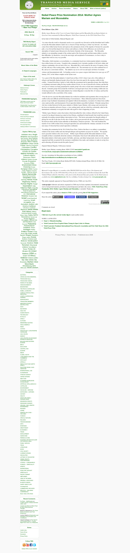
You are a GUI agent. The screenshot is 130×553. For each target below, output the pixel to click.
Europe (33, 167)
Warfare (30, 262)
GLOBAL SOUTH (24, 354)
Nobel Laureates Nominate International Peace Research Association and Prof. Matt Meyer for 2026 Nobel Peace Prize (76, 227)
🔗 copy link (92, 197)
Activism (24, 135)
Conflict (33, 147)
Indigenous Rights (26, 188)
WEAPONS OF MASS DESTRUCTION (25, 304)
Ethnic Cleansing (30, 166)
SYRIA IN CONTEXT (25, 374)
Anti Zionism (24, 138)
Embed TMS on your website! (29, 548)
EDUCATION (23, 346)
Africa (30, 134)
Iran (36, 196)
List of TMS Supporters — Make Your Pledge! (29, 26)
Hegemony (26, 182)
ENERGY (22, 336)
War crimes (29, 260)
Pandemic (26, 227)
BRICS (30, 141)
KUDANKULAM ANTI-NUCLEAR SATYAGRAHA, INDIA (28, 440)
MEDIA (22, 352)
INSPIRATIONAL (24, 468)
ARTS (21, 424)
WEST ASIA (23, 378)
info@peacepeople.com (53, 163)
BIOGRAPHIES (24, 287)
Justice (31, 204)
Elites (32, 163)
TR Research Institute (25, 122)
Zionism (35, 268)
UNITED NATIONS (25, 376)
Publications (23, 92)
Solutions (30, 243)
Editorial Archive (24, 88)
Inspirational (25, 189)
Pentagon (27, 229)
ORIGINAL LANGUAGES (26, 480)
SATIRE (22, 410)
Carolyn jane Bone (25, 506)
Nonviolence (25, 217)
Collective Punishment (32, 145)
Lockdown (32, 208)
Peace (33, 227)
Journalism (24, 204)
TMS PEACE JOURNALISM (27, 289)
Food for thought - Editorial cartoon (29, 171)
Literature (26, 208)
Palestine (32, 224)
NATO (35, 215)
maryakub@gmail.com (82, 149)
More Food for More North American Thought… (28, 507)
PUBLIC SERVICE (25, 443)
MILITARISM (23, 309)
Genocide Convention (29, 176)
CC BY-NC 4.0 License (104, 204)
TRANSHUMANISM (25, 422)
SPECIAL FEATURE (25, 418)
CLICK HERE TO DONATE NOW (29, 16)
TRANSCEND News (25, 279)
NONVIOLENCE (24, 299)
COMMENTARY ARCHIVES (27, 488)
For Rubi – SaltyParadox (26, 501)
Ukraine (25, 251)
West (36, 262)
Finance (28, 170)
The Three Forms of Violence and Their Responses (29, 512)
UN (29, 251)
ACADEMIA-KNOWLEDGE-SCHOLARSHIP (27, 381)
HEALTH (22, 396)
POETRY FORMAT (25, 474)
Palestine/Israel (29, 226)
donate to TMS (66, 192)
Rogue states (26, 237)
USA (31, 253)
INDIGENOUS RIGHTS (26, 401)
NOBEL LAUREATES (25, 291)
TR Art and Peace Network (27, 116)
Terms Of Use (23, 532)
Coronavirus (25, 149)
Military (29, 211)
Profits (35, 231)
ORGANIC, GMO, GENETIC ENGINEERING (27, 406)
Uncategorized (24, 486)
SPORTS (22, 466)
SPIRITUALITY (24, 472)
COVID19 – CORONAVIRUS (27, 462)
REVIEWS (23, 408)
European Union (26, 169)
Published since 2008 (85, 235)
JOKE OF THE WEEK (25, 478)
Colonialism (26, 147)
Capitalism (24, 143)
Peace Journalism (65, 8)
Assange (23, 140)
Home (47, 8)
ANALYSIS (23, 311)
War (23, 260)
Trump (30, 249)
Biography (24, 141)
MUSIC (22, 449)
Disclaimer (23, 534)
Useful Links (23, 530)
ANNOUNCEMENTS (25, 285)
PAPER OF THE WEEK (26, 283)
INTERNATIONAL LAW (26, 370)
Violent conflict (33, 258)
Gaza (24, 174)
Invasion (31, 196)
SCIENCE (22, 416)
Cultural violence (29, 155)
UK (34, 249)
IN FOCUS (23, 317)
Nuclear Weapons (29, 218)
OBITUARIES (23, 476)
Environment (27, 165)
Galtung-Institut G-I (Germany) (28, 126)
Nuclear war (34, 217)
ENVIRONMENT (24, 388)
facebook (82, 197)
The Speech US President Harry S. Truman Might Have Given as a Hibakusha (29, 521)
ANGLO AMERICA (25, 324)
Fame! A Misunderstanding (52, 221)
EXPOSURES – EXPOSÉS (27, 392)
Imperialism (27, 186)
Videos (75, 8)
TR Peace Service (25, 120)
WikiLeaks (23, 267)
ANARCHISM (23, 436)
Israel (24, 198)
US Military (32, 256)
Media (30, 209)
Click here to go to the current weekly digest (56, 215)
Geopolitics (27, 178)
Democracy (27, 157)
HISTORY (22, 394)
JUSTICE (22, 328)
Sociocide (23, 243)
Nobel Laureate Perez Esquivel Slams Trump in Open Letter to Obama (66, 223)
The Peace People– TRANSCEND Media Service (55, 26)
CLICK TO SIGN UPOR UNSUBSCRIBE (29, 45)
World (29, 268)
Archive (54, 8)
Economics (32, 161)
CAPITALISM (23, 386)
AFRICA (22, 319)
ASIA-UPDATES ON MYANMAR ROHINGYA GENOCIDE (28, 338)
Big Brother (34, 140)
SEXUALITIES (24, 455)
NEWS (22, 326)
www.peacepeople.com (99, 177)
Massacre (24, 209)
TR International (24, 114)
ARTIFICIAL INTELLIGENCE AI (28, 384)
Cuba (36, 153)
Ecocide (25, 161)
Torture (25, 249)
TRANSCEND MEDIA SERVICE (65, 2)
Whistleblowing (27, 266)
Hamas (29, 180)
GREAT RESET (24, 428)
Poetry (33, 229)
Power (30, 232)
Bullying (35, 141)
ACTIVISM (23, 320)
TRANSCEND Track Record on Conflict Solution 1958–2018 (28, 106)
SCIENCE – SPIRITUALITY (27, 464)
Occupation (25, 220)
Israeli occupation (29, 201)
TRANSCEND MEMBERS (27, 301)
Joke (33, 202)
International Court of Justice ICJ (30, 190)
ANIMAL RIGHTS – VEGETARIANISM (25, 460)
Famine (35, 169)
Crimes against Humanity (28, 152)
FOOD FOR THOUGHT (26, 470)
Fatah (24, 170)
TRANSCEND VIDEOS (26, 281)
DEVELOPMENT (24, 434)
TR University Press (25, 124)
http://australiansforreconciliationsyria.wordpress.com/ (59, 157)
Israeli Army (27, 200)
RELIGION (23, 420)
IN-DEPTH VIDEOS (25, 482)
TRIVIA (22, 445)
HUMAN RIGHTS (24, 313)
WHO (34, 266)
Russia (33, 237)
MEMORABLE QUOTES (26, 322)
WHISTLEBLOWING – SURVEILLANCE (26, 398)
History (33, 182)
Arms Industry (33, 138)
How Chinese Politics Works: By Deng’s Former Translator (28, 79)
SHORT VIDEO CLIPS (26, 484)
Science (25, 239)
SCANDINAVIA (24, 372)
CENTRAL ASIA (24, 348)
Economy (27, 163)
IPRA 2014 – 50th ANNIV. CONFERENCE (26, 491)
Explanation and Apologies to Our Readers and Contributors (29, 517)
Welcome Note (24, 94)
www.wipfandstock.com (58, 177)
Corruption (34, 149)
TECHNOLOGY (24, 315)
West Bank (29, 264)
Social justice (33, 241)
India (34, 186)
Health (35, 179)
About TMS (83, 8)
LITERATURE (23, 447)
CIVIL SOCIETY (24, 451)
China (31, 143)
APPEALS (23, 362)
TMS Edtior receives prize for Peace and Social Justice (27, 102)
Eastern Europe (32, 159)
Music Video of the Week (26, 493)
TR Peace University (25, 118)
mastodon (70, 197)
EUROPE (22, 350)
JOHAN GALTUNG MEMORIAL (28, 277)
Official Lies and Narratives (30, 221)
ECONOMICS (23, 430)
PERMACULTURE (25, 438)
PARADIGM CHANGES (26, 403)
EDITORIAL (23, 275)
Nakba (30, 215)
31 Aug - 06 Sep (29, 35)
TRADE (22, 432)
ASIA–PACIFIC (24, 334)
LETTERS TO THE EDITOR (27, 457)
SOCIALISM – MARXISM (26, 390)
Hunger (35, 184)
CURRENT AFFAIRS (25, 453)
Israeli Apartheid (32, 198)
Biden (28, 140)
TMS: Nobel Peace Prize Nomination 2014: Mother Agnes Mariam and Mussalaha (75, 188)
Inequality (35, 188)
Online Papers (24, 90)
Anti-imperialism (33, 137)
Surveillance (32, 247)
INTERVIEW (23, 426)
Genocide (32, 174)
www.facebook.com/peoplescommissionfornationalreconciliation (62, 151)
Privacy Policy (24, 536)
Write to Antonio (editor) (98, 8)
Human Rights (26, 184)
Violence (24, 258)
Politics (24, 232)
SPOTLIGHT (23, 360)
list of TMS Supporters (90, 192)
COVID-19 (26, 151)
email (57, 197)
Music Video (24, 215)
